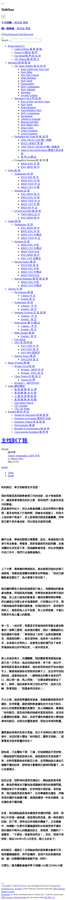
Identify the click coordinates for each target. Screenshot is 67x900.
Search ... (6, 40)
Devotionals (23, 292)
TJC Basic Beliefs (30, 66)
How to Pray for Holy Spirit (35, 101)
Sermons (22, 190)
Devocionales (24, 425)
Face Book (20, 339)
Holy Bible (26, 72)
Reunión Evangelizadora (31, 428)
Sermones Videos (29, 421)
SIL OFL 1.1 (49, 897)
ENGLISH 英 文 (30, 177)
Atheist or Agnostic (31, 119)
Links (16, 386)
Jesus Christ (27, 127)
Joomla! (18, 888)
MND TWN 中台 (30, 251)
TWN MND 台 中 (30, 214)
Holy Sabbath (28, 89)
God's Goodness (29, 130)
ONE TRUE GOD (36, 140)
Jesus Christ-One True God (35, 69)
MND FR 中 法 (29, 207)
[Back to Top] (2, 883)
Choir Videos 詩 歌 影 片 (27, 376)
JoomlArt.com (7, 888)
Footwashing (27, 83)
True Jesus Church (23, 402)
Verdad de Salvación (31, 415)
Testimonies (23, 173)
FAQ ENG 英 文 (30, 349)
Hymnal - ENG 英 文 (32, 373)
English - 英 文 (29, 309)
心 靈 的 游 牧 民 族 (25, 396)
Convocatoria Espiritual (31, 432)
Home (16, 46)
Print (11, 472)
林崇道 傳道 (14, 22)
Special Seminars (31, 278)
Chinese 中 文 (28, 295)
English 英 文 (28, 299)
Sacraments (27, 116)
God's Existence (29, 133)
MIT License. (7, 897)
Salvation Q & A (27, 98)
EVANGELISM (27, 211)
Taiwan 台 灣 (28, 379)
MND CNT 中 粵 (30, 187)
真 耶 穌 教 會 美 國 (25, 399)
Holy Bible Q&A (30, 124)
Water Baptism (28, 78)
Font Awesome (19, 897)
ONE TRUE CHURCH (40, 146)
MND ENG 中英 (30, 244)
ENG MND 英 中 (30, 167)
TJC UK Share (22, 408)
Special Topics (25, 261)
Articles (15, 288)
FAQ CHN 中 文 (30, 346)
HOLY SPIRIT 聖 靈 (32, 143)
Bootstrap (5, 894)
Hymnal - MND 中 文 (32, 369)
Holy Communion (30, 86)
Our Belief (27, 55)
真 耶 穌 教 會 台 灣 (25, 389)
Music (19, 362)
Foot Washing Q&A (31, 110)
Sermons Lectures (30, 312)
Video (14, 170)
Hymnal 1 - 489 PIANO (26, 383)
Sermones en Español (32, 418)
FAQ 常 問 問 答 (23, 342)
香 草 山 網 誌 (28, 157)
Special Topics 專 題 (25, 356)
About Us (25, 52)
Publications (27, 322)
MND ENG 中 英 (30, 163)
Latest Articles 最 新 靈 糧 (28, 49)
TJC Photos (26, 59)
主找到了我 (14, 440)
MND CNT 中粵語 (31, 234)
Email (11, 475)
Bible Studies (24, 332)
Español (18, 411)
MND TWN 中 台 (30, 184)
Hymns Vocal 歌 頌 (24, 366)
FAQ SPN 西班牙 (30, 352)
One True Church (30, 75)
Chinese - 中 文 (29, 305)
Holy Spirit (26, 80)
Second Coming (29, 95)
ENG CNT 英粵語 (31, 258)
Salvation (19, 62)
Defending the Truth (31, 136)
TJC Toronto (20, 405)
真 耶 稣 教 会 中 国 (25, 392)
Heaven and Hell (29, 122)
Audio (14, 221)
